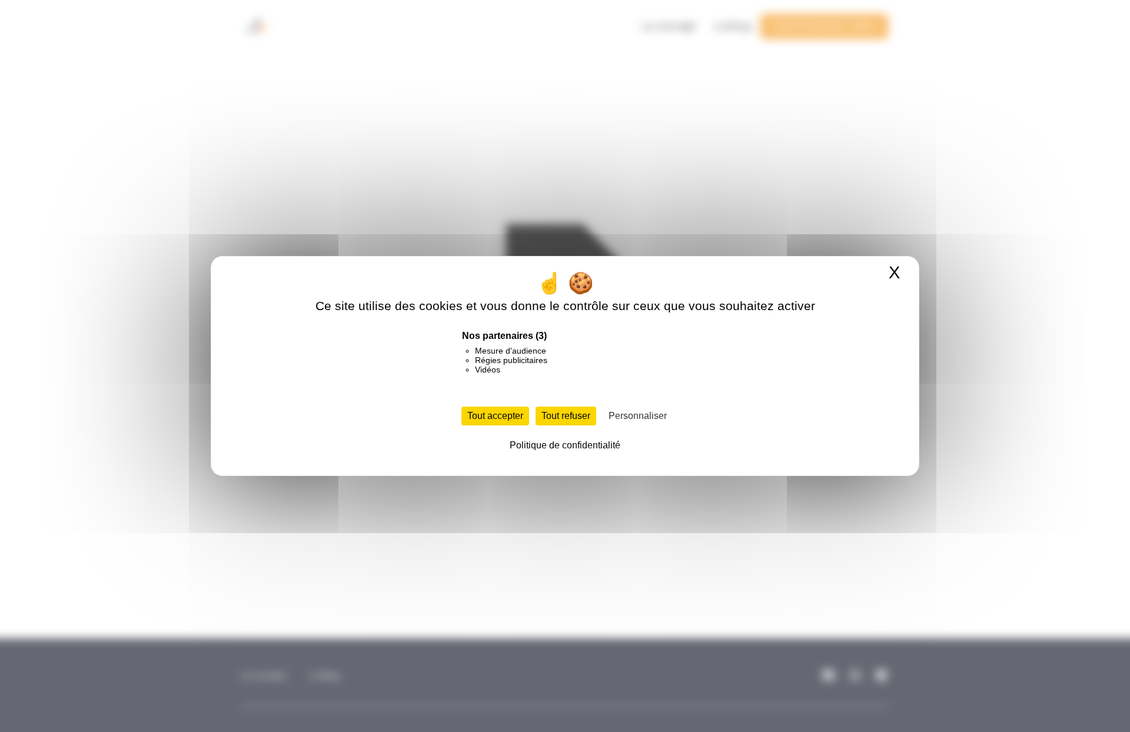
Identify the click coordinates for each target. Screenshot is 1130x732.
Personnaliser (638, 416)
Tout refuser (565, 416)
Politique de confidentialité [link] (565, 445)
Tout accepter (495, 416)
